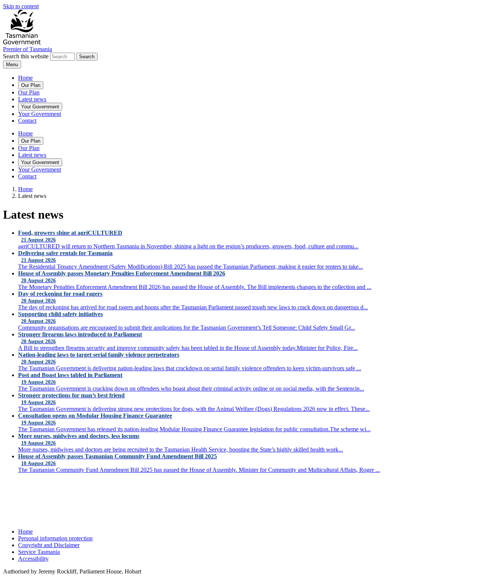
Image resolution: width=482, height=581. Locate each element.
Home (25, 78)
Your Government (40, 107)
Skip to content (21, 6)
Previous (20, 491)
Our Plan (30, 85)
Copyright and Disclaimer (48, 545)
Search (87, 56)
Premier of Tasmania (27, 49)
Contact (27, 120)
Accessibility (33, 558)
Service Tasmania (39, 552)
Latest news (32, 99)
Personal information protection (55, 538)
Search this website (26, 56)
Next (136, 491)
